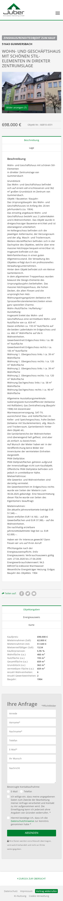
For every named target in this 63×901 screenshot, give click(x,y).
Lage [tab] (31, 147)
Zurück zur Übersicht (32, 878)
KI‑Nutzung (20, 895)
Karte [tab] (31, 624)
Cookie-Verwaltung (39, 895)
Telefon (28, 791)
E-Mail (14, 791)
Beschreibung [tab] (31, 140)
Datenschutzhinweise (22, 821)
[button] (57, 13)
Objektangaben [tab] (31, 609)
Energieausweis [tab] (31, 617)
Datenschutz (11, 891)
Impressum (26, 891)
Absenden (31, 833)
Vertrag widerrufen (46, 891)
